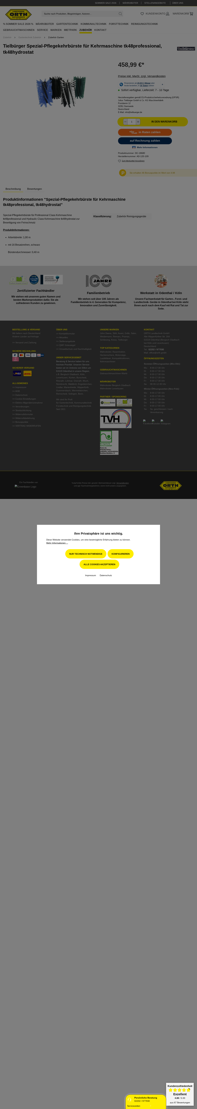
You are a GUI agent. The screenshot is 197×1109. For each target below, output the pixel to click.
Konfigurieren (121, 554)
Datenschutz (106, 575)
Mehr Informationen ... (57, 543)
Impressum (91, 575)
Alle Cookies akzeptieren (99, 564)
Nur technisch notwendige (85, 554)
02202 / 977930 (142, 1101)
